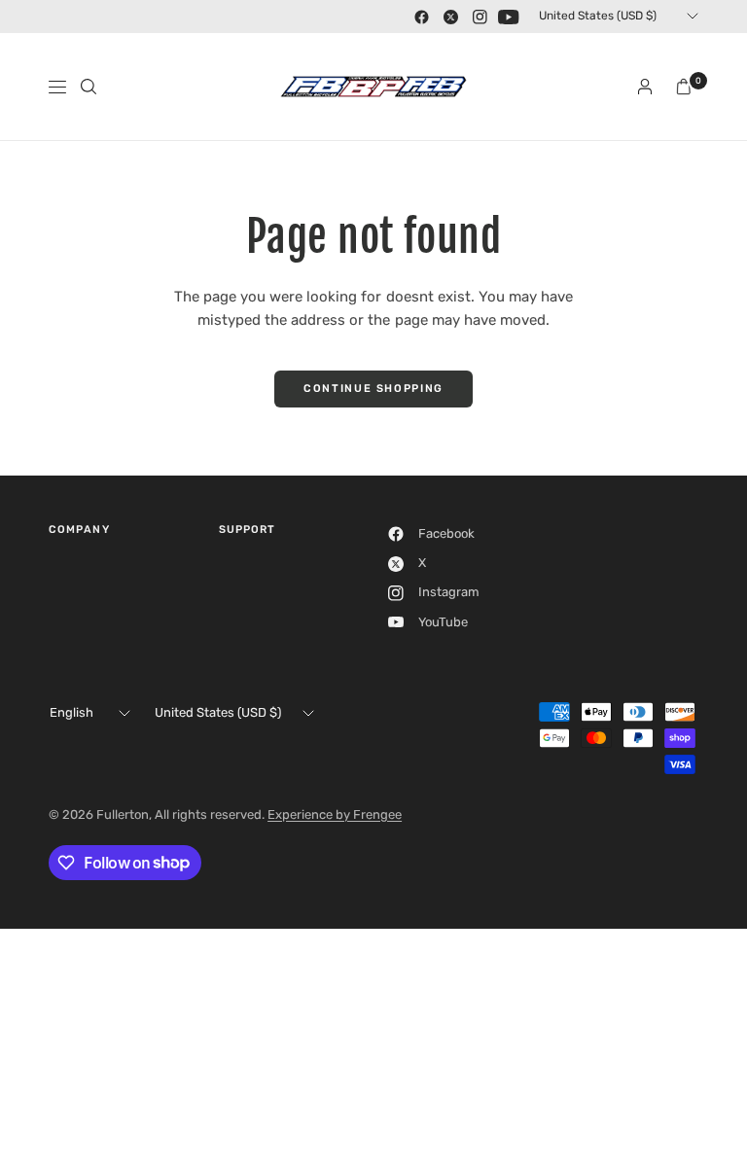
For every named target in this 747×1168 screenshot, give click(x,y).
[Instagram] (479, 16)
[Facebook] (421, 16)
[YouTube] (508, 16)
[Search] (88, 86)
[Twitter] (450, 16)
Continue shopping (373, 388)
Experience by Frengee (334, 814)
